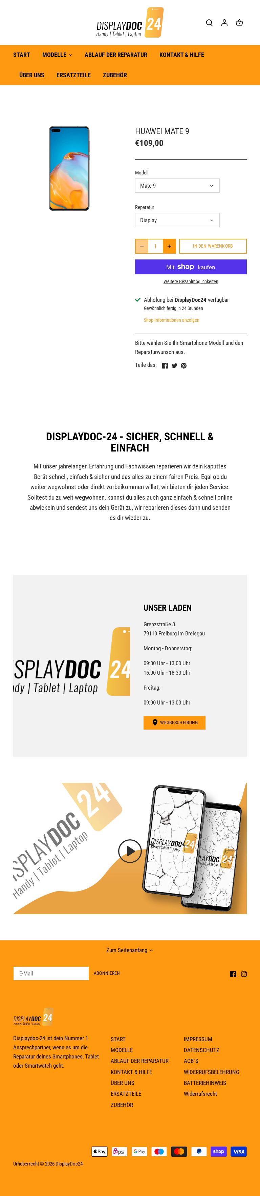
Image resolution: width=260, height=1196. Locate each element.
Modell (141, 173)
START (118, 1039)
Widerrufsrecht (200, 1093)
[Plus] (169, 246)
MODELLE (122, 1050)
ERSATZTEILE (126, 1093)
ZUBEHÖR (122, 1104)
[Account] (224, 22)
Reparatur (144, 207)
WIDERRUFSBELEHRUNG (211, 1072)
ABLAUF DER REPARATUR (140, 1060)
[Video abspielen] (130, 851)
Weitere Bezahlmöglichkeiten (191, 281)
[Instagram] (244, 974)
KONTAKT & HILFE (131, 1072)
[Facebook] (233, 974)
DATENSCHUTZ (201, 1050)
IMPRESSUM (198, 1039)
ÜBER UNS (122, 1082)
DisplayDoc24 (69, 1164)
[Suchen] (209, 22)
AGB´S (191, 1060)
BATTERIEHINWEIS (205, 1082)
